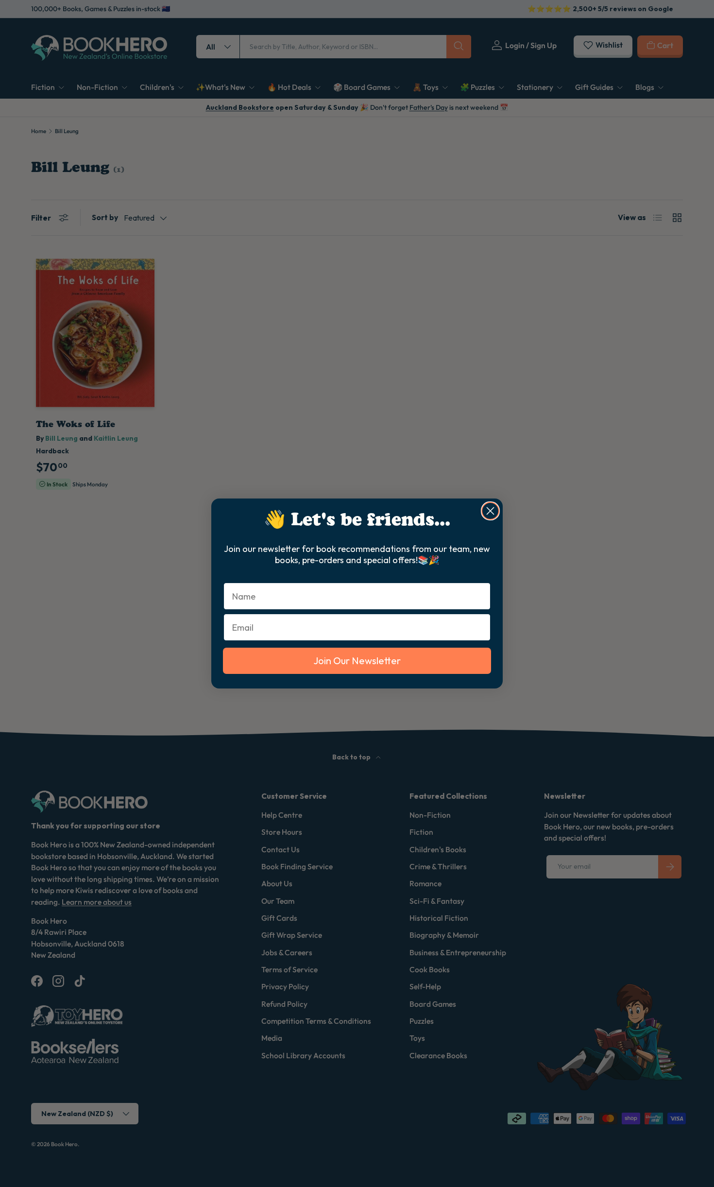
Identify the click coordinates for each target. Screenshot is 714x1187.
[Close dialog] (490, 510)
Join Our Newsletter (357, 660)
